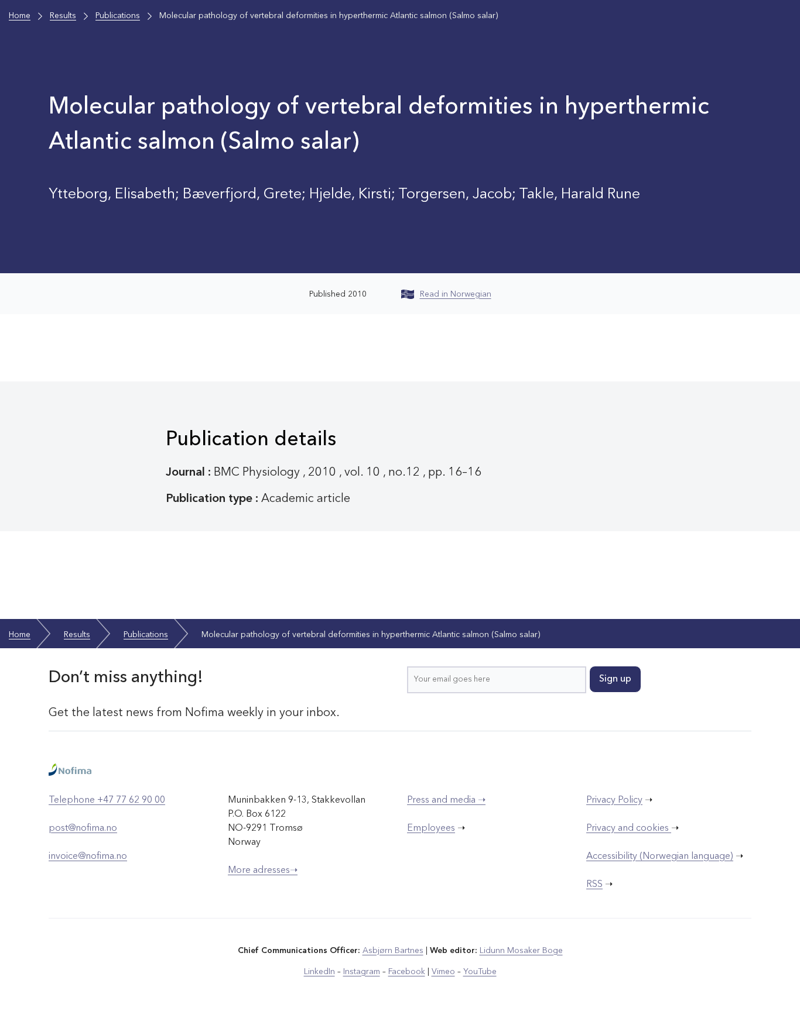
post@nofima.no (83, 828)
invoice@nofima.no (88, 856)
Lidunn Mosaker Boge (521, 951)
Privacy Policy (614, 800)
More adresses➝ (263, 870)
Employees (431, 828)
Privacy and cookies (628, 828)
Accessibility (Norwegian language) (659, 856)
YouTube (480, 972)
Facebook (406, 972)
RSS (594, 884)
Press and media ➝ (446, 800)
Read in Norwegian (455, 294)
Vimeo (443, 972)
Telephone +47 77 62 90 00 (107, 800)
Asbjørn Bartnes (393, 951)
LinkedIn (319, 972)
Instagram (361, 972)
